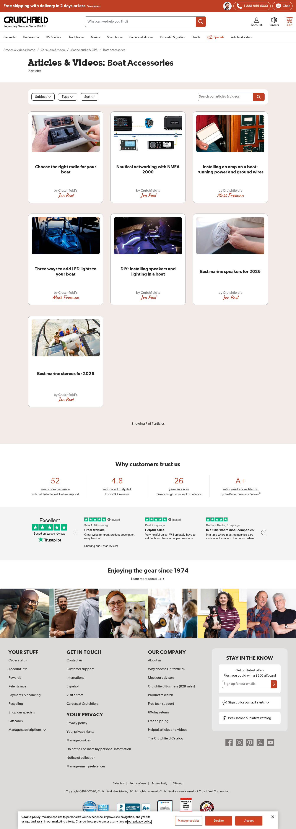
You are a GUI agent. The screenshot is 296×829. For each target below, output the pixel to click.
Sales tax (118, 783)
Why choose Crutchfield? (166, 669)
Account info (17, 669)
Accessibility (159, 783)
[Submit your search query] (201, 21)
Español (73, 686)
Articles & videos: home (19, 50)
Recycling (15, 704)
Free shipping (52, 6)
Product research (160, 695)
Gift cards (15, 721)
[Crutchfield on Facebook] (229, 742)
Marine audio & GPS (84, 50)
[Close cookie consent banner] (273, 816)
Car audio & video (53, 50)
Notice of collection (81, 758)
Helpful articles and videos (167, 730)
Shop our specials (21, 712)
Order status (17, 660)
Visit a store (75, 695)
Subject (41, 97)
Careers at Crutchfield (83, 704)
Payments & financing (24, 695)
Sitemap (178, 783)
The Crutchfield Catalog (165, 738)
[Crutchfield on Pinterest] (250, 742)
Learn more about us (146, 579)
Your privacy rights (80, 732)
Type (65, 97)
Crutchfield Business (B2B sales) (171, 686)
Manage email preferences (86, 766)
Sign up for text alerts (246, 702)
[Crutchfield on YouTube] (270, 742)
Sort (87, 97)
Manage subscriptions (25, 730)
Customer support (80, 669)
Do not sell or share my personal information (99, 749)
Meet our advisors (161, 678)
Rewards (14, 678)
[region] (148, 613)
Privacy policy (77, 723)
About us (154, 660)
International (76, 678)
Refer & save (17, 686)
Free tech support (161, 704)
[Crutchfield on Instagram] (239, 742)
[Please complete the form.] (259, 97)
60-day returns (159, 712)
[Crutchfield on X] (260, 742)
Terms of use (138, 783)
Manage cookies (79, 740)
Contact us (75, 660)
